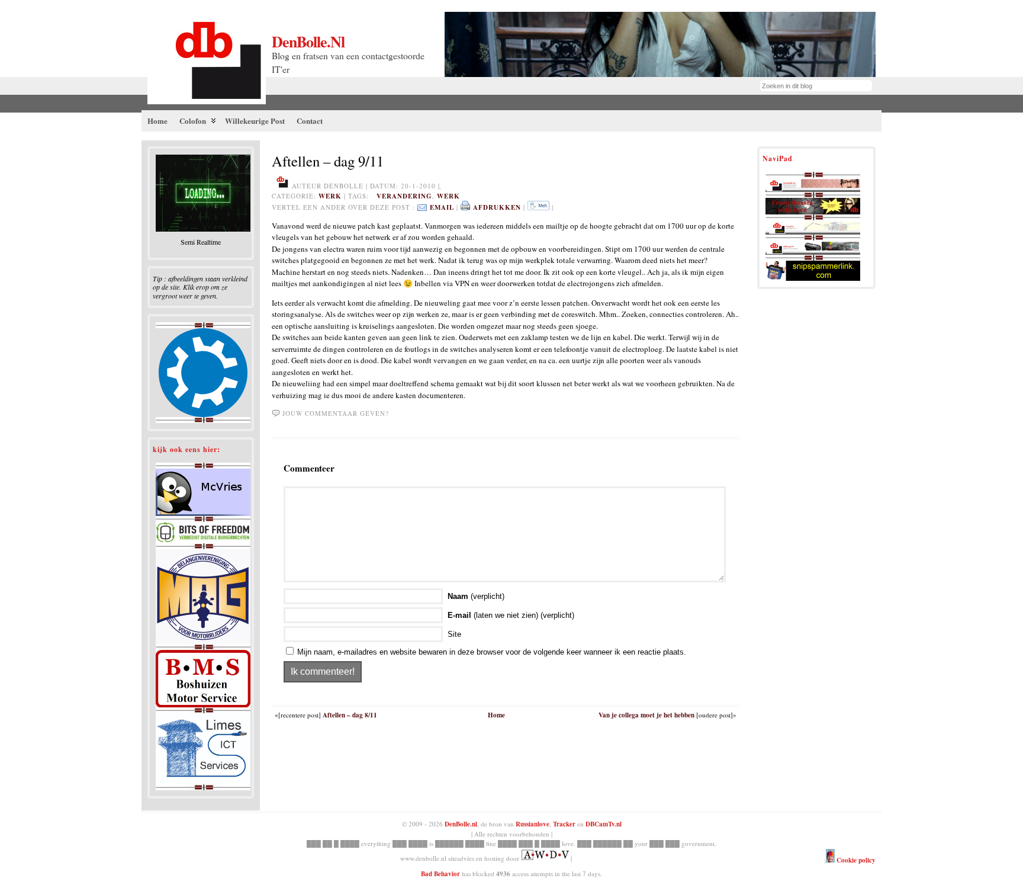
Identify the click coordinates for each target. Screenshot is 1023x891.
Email (442, 207)
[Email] (422, 207)
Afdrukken (497, 207)
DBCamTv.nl (604, 824)
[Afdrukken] (465, 207)
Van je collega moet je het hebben (646, 715)
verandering (404, 196)
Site (454, 634)
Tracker (564, 824)
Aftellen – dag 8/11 (350, 715)
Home (496, 715)
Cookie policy (855, 860)
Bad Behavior (440, 874)
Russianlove (532, 824)
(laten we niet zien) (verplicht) (511, 615)
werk (330, 196)
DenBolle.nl (308, 41)
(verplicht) (476, 596)
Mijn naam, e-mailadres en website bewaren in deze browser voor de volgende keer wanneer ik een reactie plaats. (491, 652)
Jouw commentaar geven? (335, 413)
